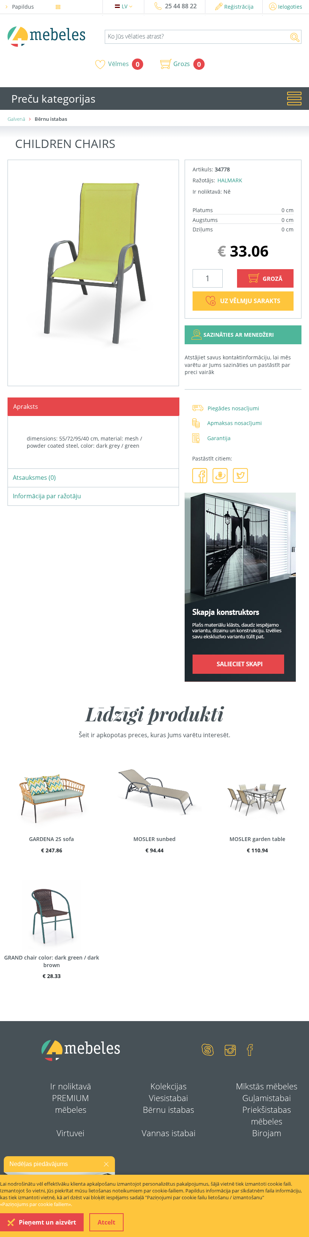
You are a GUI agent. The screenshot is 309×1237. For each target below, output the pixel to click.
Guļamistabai (266, 1097)
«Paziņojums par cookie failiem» (35, 1204)
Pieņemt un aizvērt (47, 1222)
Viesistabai (168, 1097)
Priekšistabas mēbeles (266, 1115)
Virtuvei (70, 1132)
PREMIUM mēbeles (70, 1103)
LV (125, 6)
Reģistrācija (239, 6)
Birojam (266, 1132)
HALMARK (229, 180)
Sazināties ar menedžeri (238, 334)
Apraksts (25, 406)
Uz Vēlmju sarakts (250, 301)
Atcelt (106, 1222)
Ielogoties (290, 6)
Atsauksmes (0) (34, 477)
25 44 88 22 (181, 6)
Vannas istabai (169, 1132)
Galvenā (16, 119)
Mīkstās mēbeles (266, 1086)
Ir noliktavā (70, 1086)
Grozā (271, 278)
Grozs (181, 64)
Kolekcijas (168, 1086)
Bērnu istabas (168, 1109)
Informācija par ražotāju (47, 496)
